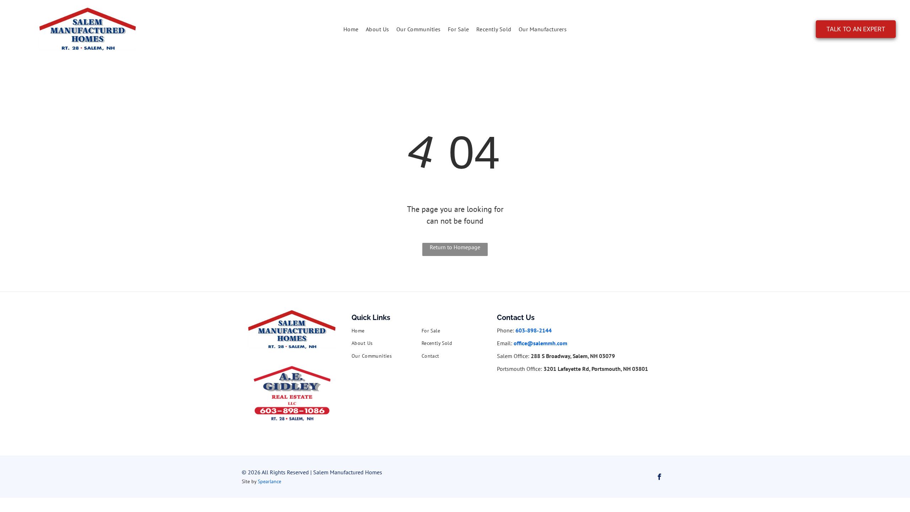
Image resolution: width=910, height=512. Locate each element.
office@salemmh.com (540, 343)
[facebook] (659, 477)
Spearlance (269, 481)
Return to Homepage (455, 247)
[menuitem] (351, 29)
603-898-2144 (533, 330)
